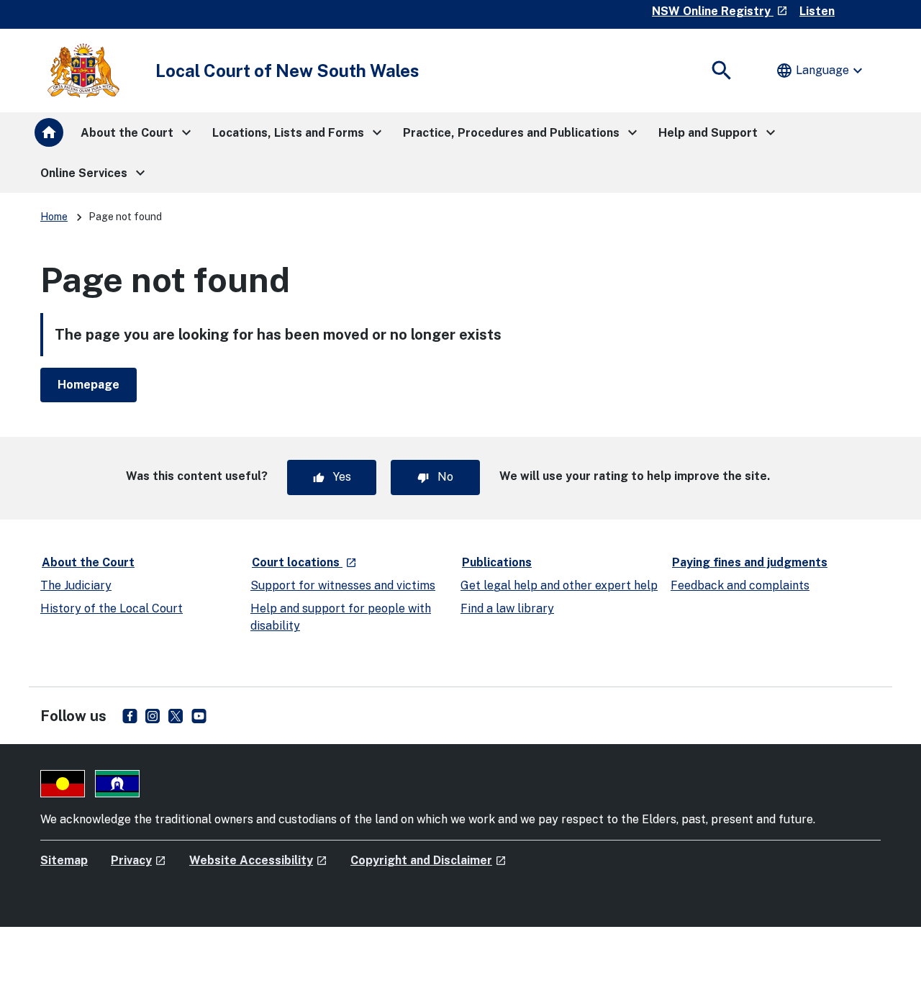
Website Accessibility (258, 860)
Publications (497, 562)
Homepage (88, 384)
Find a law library (507, 608)
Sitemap (64, 860)
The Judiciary (76, 585)
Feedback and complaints (740, 585)
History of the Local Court (111, 608)
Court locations (305, 562)
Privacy (138, 860)
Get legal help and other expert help (559, 585)
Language (821, 70)
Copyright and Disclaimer (428, 860)
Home (54, 216)
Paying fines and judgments (749, 562)
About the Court (88, 562)
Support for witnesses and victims (342, 585)
